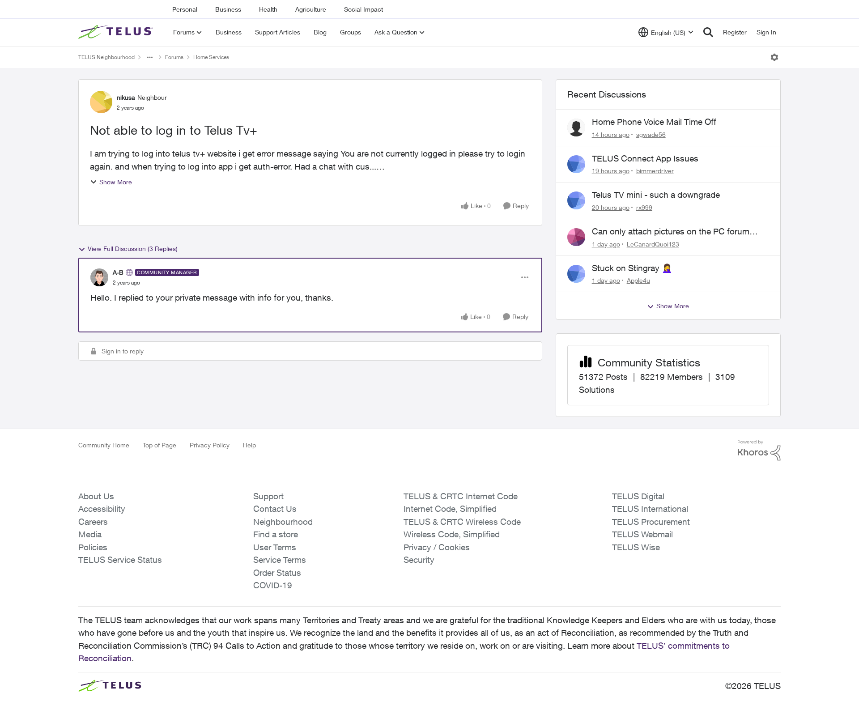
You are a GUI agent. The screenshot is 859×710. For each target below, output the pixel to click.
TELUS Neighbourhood (106, 57)
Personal (184, 9)
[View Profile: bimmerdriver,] (576, 164)
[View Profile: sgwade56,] (576, 127)
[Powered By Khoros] (759, 450)
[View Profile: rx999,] (576, 200)
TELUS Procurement (651, 522)
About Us (96, 496)
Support (268, 496)
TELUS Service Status (120, 560)
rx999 (644, 207)
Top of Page (159, 445)
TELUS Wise (636, 547)
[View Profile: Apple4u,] (576, 274)
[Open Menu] (774, 57)
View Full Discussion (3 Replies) (133, 248)
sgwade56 (651, 134)
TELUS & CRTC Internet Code (461, 496)
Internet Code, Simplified (450, 509)
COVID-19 (272, 585)
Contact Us (275, 509)
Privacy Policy (210, 445)
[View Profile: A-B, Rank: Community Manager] (99, 277)
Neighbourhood (283, 522)
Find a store (275, 534)
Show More (115, 182)
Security (419, 560)
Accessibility (101, 509)
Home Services (211, 57)
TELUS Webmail (642, 534)
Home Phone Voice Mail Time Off (654, 122)
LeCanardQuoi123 (653, 244)
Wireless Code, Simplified (452, 534)
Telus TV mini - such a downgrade (656, 195)
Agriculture (310, 9)
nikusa (126, 97)
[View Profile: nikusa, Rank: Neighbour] (101, 102)
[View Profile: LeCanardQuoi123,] (576, 237)
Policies (92, 547)
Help (249, 445)
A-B (118, 272)
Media (90, 534)
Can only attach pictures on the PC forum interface (670, 231)
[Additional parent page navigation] (150, 57)
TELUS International (650, 509)
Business (228, 9)
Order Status (277, 573)
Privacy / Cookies (437, 547)
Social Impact (363, 9)
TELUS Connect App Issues (645, 158)
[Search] (708, 32)
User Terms (274, 547)
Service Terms (279, 560)
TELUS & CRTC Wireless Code (462, 522)
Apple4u (638, 280)
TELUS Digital (638, 496)
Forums (174, 57)
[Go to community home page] (116, 32)
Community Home (103, 445)
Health (268, 9)
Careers (93, 522)
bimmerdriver (655, 170)
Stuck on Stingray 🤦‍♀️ (632, 268)
